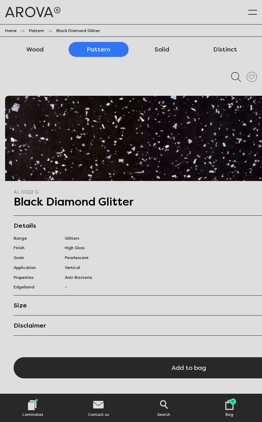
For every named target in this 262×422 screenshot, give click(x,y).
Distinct (225, 49)
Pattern (36, 30)
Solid (162, 49)
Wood (35, 49)
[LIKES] (252, 77)
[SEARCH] (236, 77)
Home (11, 30)
